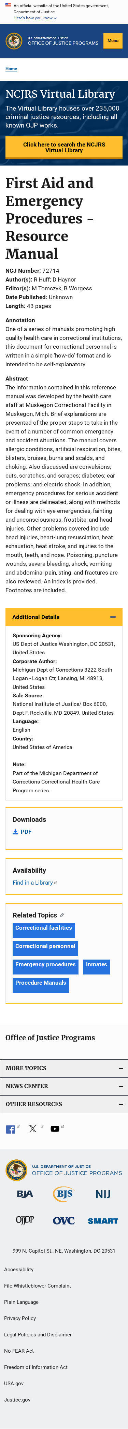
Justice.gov (17, 1400)
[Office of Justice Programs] (14, 41)
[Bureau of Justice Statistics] (64, 1203)
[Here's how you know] (64, 12)
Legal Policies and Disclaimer (38, 1335)
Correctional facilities (43, 927)
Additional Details (36, 617)
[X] (35, 1131)
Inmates (96, 964)
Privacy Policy (20, 1318)
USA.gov (14, 1383)
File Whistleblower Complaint (37, 1286)
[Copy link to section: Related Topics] (60, 914)
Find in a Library (33, 882)
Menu (113, 40)
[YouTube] (57, 1131)
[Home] (63, 41)
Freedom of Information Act (36, 1367)
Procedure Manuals (40, 982)
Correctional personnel (45, 946)
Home (11, 68)
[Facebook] (12, 1131)
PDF (26, 831)
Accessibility (18, 1270)
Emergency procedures (45, 964)
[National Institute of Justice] (103, 1199)
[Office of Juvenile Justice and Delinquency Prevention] (25, 1226)
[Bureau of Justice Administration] (25, 1199)
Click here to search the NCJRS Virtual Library (64, 147)
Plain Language (21, 1302)
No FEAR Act (19, 1351)
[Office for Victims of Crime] (64, 1226)
